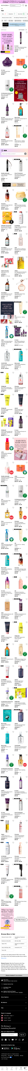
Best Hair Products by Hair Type (17, 963)
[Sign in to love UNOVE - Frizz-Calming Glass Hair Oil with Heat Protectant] (13, 777)
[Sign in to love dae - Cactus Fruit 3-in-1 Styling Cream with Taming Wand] (26, 126)
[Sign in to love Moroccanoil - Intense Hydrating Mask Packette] (13, 710)
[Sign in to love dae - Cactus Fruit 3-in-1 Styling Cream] (26, 302)
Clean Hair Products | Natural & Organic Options (12, 967)
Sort (5, 20)
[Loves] (23, 5)
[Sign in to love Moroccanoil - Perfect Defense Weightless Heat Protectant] (13, 554)
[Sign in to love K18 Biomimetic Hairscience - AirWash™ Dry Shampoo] (13, 688)
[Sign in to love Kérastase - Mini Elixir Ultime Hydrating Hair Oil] (26, 755)
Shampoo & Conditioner (19, 966)
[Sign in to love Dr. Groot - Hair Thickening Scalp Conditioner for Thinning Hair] (13, 799)
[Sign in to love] (26, 56)
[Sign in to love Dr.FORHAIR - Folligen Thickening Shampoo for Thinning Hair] (26, 212)
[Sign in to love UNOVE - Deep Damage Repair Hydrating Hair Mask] (26, 394)
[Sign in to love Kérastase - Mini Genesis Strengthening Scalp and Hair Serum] (26, 372)
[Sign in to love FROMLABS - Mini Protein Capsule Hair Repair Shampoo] (26, 622)
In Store (11, 20)
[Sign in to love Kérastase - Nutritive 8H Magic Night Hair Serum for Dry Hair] (13, 190)
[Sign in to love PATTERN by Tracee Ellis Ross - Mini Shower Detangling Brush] (26, 864)
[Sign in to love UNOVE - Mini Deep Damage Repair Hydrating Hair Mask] (13, 622)
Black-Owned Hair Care (13, 969)
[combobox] (15, 5)
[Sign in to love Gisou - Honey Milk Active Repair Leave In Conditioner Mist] (13, 886)
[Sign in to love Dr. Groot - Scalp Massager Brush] (13, 56)
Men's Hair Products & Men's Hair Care (12, 965)
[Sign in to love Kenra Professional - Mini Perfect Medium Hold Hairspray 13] (26, 799)
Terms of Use (10, 1055)
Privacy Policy (4, 1055)
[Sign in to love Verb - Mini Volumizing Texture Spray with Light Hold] (26, 886)
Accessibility (16, 1055)
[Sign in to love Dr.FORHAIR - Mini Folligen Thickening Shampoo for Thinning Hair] (13, 666)
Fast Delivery (18, 20)
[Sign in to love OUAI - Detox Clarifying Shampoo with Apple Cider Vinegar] (13, 599)
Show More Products (21, 919)
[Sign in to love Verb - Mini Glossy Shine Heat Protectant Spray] (13, 485)
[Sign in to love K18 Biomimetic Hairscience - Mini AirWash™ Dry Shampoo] (13, 755)
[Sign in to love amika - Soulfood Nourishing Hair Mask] (26, 462)
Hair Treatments (14, 964)
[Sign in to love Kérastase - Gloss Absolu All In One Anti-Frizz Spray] (26, 842)
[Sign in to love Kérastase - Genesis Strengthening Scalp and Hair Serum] (13, 126)
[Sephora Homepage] (5, 5)
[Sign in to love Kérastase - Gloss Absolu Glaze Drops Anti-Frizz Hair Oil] (26, 279)
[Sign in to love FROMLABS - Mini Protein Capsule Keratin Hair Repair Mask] (13, 394)
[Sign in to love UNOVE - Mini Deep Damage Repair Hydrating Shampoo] (26, 710)
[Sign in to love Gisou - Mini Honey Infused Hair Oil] (13, 507)
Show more (3, 958)
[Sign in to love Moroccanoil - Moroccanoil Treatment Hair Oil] (13, 644)
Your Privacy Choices (5, 1057)
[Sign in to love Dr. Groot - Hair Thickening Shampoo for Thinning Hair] (26, 416)
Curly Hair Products (5, 964)
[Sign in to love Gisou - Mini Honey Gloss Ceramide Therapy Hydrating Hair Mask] (26, 190)
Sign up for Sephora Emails (8, 1031)
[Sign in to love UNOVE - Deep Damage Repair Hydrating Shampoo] (26, 666)
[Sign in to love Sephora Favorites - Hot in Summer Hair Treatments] (13, 257)
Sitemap (21, 1055)
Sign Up (22, 1034)
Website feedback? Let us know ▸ (14, 975)
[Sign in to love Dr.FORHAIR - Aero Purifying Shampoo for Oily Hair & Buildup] (13, 842)
